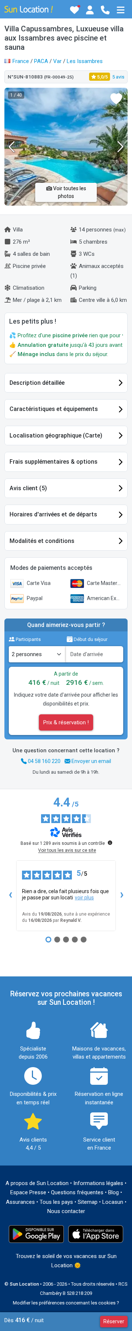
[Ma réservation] (90, 10)
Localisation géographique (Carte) (56, 435)
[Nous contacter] (105, 10)
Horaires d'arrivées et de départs (53, 514)
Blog (113, 1192)
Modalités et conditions (42, 540)
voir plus (84, 897)
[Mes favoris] (74, 10)
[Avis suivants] (122, 896)
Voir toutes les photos (69, 192)
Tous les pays (56, 1202)
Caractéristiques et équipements (54, 408)
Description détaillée (37, 382)
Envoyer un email (90, 761)
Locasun (112, 1202)
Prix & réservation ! (66, 722)
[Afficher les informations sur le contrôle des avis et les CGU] (110, 843)
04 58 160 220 (43, 761)
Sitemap (88, 1202)
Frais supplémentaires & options (54, 461)
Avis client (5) (28, 488)
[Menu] (121, 10)
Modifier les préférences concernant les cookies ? (66, 1303)
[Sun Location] (28, 9)
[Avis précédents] (10, 896)
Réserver (113, 1321)
